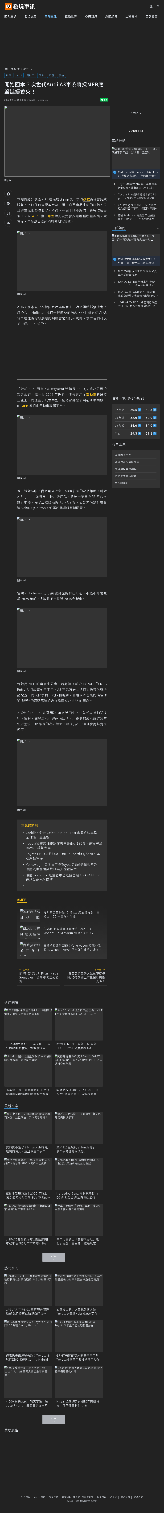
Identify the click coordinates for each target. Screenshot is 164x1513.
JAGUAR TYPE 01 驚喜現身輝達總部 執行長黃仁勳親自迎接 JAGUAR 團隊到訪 (27, 1311)
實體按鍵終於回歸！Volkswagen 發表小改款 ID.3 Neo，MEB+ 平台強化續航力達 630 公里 (73, 947)
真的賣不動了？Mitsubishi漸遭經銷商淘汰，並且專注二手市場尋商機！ (27, 1149)
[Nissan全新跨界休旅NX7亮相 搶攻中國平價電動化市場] (79, 1382)
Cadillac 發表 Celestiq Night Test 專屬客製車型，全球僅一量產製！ (63, 834)
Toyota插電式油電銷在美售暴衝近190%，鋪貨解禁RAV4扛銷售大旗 (64, 845)
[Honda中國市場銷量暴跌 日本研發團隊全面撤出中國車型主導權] (28, 1070)
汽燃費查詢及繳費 (126, 476)
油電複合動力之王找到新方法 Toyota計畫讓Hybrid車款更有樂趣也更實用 (78, 1311)
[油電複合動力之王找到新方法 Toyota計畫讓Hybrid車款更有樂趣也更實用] (79, 1290)
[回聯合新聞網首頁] (8, 6)
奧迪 (61, 75)
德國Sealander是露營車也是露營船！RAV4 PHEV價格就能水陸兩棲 (63, 877)
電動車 (30, 75)
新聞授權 (53, 1497)
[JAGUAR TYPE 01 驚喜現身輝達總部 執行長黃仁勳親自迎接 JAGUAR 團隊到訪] (28, 1290)
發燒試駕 (31, 16)
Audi (19, 75)
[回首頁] (24, 6)
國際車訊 (51, 16)
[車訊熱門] (158, 228)
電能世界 (71, 16)
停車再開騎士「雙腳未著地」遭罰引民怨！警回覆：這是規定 (77, 1241)
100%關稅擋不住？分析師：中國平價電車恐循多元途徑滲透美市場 (28, 1046)
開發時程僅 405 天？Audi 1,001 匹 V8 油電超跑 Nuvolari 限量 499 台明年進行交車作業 (78, 1092)
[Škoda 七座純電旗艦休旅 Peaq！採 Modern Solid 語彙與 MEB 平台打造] (30, 932)
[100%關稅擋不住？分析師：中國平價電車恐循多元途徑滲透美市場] (28, 1024)
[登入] (151, 7)
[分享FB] (8, 194)
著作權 (76, 1497)
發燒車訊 (15, 69)
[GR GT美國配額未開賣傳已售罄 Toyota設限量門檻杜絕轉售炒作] (79, 1336)
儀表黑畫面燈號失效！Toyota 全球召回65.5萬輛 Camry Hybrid (28, 1357)
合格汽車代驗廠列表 (127, 462)
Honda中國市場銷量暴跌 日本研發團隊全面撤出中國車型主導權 (28, 1092)
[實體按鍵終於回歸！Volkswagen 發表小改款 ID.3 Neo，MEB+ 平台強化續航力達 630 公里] (30, 948)
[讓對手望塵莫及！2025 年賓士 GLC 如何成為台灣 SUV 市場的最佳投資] (28, 1174)
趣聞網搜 (111, 16)
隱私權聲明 (87, 1497)
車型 (51, 75)
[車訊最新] (158, 141)
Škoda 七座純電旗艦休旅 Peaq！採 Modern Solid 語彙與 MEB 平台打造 (68, 931)
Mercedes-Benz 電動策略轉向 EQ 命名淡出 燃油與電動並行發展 (77, 1195)
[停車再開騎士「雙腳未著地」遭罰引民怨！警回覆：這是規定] (79, 1220)
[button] (157, 6)
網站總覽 (138, 1497)
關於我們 (125, 1497)
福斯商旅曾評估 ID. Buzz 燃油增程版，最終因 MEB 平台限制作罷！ (72, 914)
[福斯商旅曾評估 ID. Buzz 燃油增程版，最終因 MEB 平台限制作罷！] (30, 915)
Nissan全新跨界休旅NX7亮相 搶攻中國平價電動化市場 (78, 1403)
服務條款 (66, 1497)
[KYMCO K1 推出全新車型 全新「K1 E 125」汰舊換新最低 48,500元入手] (79, 1024)
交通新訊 (91, 16)
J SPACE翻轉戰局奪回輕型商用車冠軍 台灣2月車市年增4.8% (27, 1241)
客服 (43, 1497)
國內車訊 (10, 16)
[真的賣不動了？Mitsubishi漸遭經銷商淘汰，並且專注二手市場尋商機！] (28, 1128)
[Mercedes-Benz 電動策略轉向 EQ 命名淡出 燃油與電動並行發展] (79, 1174)
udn (7, 69)
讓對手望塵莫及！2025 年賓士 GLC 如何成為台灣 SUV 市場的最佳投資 (28, 1195)
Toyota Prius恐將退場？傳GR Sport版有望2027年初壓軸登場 (63, 856)
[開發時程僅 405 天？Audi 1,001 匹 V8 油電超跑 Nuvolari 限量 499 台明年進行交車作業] (79, 1070)
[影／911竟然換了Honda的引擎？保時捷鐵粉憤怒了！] (79, 1128)
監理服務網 (121, 483)
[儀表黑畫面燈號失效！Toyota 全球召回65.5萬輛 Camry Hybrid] (28, 1336)
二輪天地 (131, 16)
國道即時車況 (123, 455)
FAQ (36, 1497)
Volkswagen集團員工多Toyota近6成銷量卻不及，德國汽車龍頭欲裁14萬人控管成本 (63, 866)
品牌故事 (152, 16)
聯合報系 (101, 1497)
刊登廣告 (25, 1497)
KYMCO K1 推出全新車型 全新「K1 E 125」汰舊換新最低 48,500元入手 (76, 1046)
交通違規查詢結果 (126, 469)
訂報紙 (113, 1497)
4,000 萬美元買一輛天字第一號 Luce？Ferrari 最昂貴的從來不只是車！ (28, 1403)
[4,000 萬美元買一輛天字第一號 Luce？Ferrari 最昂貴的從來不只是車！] (28, 1382)
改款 (41, 75)
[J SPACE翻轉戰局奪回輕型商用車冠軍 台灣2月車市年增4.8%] (28, 1220)
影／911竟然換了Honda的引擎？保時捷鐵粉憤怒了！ (76, 1149)
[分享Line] (8, 203)
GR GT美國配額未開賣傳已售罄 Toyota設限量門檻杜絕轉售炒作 (78, 1357)
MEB (9, 75)
